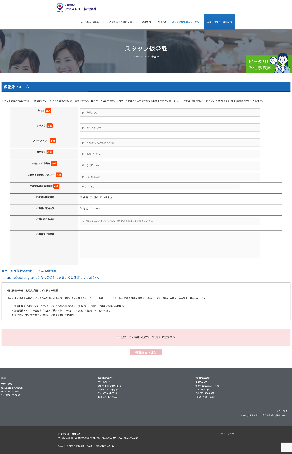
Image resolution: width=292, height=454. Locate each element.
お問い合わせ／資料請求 (219, 21)
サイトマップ (281, 411)
